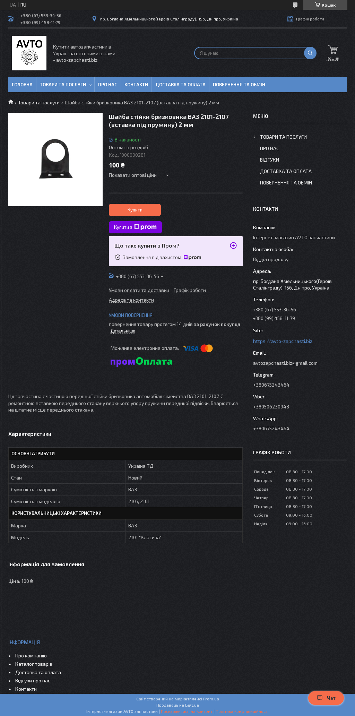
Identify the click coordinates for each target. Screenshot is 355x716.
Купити (135, 210)
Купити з (123, 227)
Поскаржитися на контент (187, 711)
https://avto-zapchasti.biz (282, 341)
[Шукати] (310, 53)
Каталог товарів (33, 664)
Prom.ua (211, 698)
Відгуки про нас (32, 680)
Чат (331, 698)
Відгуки (269, 160)
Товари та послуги (63, 84)
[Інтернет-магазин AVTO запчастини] (29, 53)
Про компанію (31, 655)
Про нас (107, 84)
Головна (22, 84)
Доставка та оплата (180, 84)
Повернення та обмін (239, 84)
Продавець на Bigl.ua (177, 704)
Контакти (136, 84)
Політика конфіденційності (242, 711)
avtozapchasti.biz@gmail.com (285, 363)
